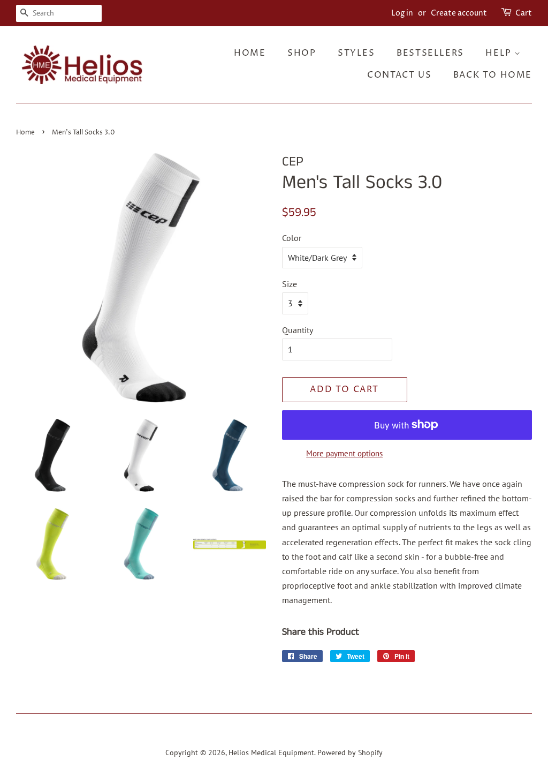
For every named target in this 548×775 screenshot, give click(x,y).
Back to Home (492, 75)
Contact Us (399, 75)
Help (499, 53)
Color (291, 237)
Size (289, 284)
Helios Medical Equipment (271, 752)
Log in (402, 13)
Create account (459, 13)
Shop (301, 53)
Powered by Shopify (350, 752)
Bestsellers (430, 53)
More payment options (344, 453)
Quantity (297, 330)
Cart (523, 13)
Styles (356, 53)
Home (249, 53)
